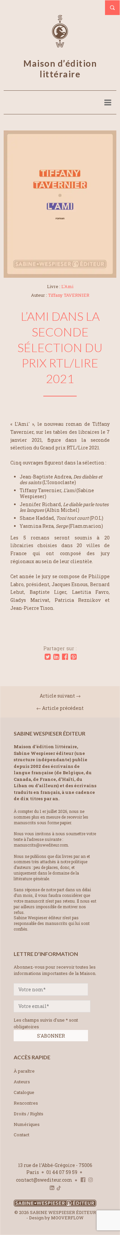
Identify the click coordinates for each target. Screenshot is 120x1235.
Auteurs (22, 1082)
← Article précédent (60, 708)
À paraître (24, 1071)
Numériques (27, 1124)
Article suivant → (60, 696)
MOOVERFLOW (67, 1218)
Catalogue (24, 1092)
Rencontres (26, 1103)
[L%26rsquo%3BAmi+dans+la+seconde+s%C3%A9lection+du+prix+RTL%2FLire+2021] (48, 657)
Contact (21, 1135)
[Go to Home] (55, 1205)
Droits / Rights (28, 1114)
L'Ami (67, 286)
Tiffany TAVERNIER (68, 295)
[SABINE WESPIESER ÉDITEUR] (60, 44)
